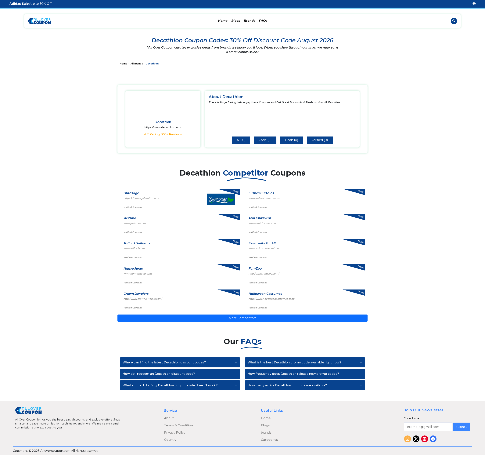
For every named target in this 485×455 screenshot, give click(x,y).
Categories (269, 440)
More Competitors (242, 318)
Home (223, 21)
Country (170, 440)
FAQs (263, 21)
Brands (249, 21)
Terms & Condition (178, 425)
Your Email (412, 418)
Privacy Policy (174, 432)
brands (266, 432)
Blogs (235, 21)
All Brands (137, 63)
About (169, 418)
